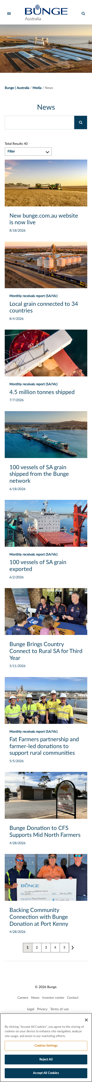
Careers (22, 997)
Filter (11, 151)
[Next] (72, 947)
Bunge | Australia (17, 88)
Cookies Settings (46, 1045)
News (35, 997)
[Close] (86, 1020)
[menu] (9, 13)
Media (37, 88)
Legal (30, 1009)
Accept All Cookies (46, 1073)
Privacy (42, 1009)
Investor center (53, 997)
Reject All (45, 1059)
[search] (83, 13)
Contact (73, 997)
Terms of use (59, 1009)
